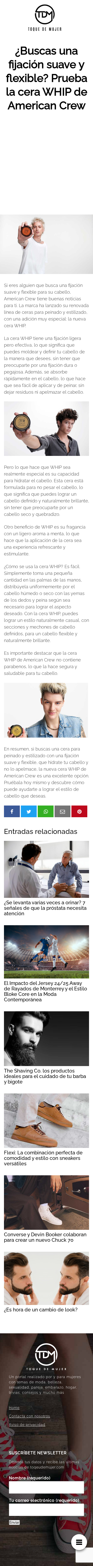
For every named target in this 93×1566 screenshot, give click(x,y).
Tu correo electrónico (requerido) (44, 1500)
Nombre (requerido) (30, 1478)
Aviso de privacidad (27, 1425)
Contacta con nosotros (29, 1416)
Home (14, 1408)
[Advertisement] (46, 165)
